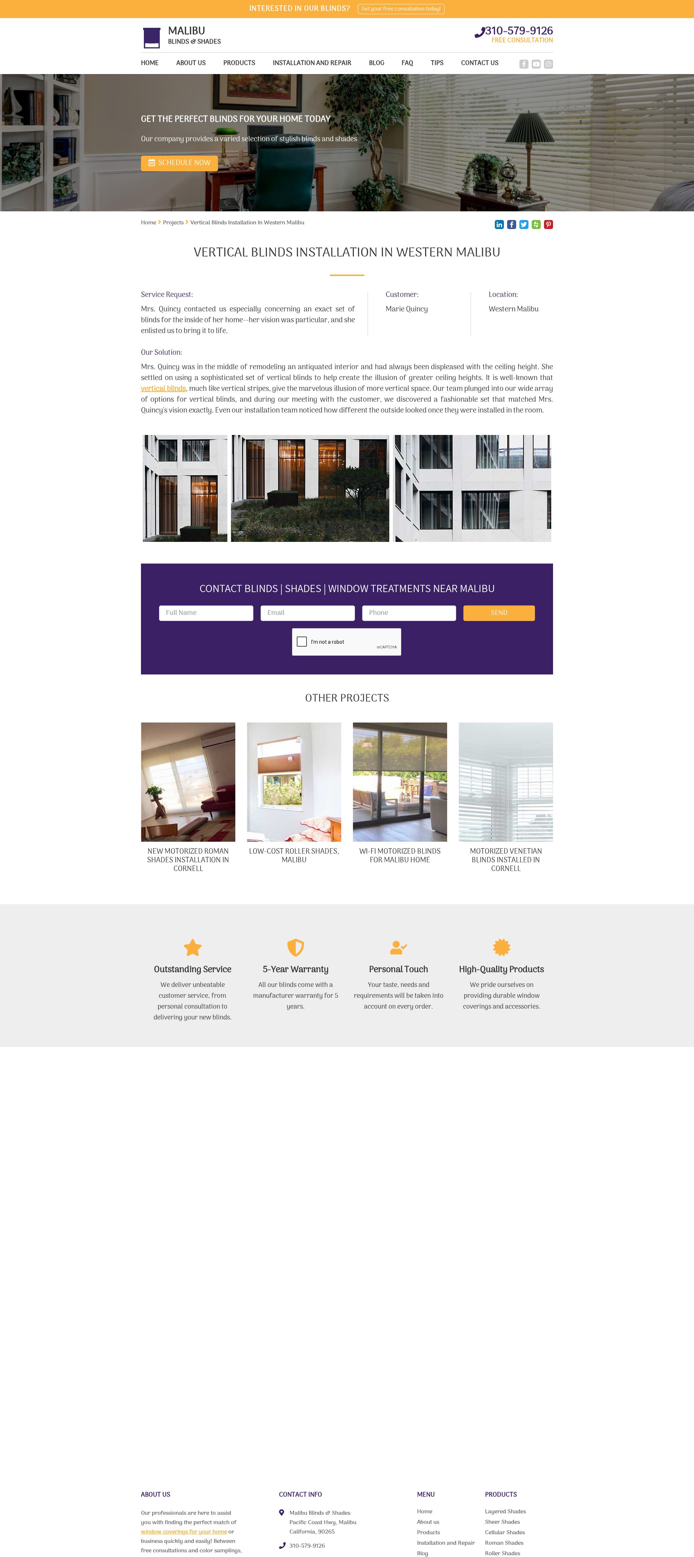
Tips (437, 63)
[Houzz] (536, 224)
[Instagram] (548, 64)
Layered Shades (505, 1513)
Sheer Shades (502, 1523)
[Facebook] (523, 64)
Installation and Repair (312, 63)
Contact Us (479, 63)
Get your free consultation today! (401, 9)
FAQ (407, 63)
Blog (376, 63)
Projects (173, 223)
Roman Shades (504, 1544)
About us (191, 63)
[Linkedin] (499, 224)
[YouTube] (536, 64)
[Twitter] (523, 224)
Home (150, 63)
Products (239, 63)
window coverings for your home (184, 1532)
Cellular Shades (505, 1533)
